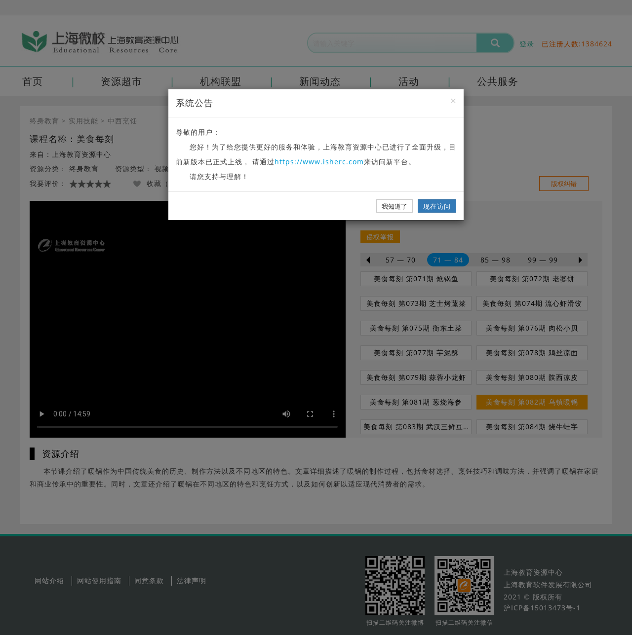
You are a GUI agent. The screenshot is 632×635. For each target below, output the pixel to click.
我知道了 (394, 206)
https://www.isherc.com (319, 161)
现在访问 (437, 206)
